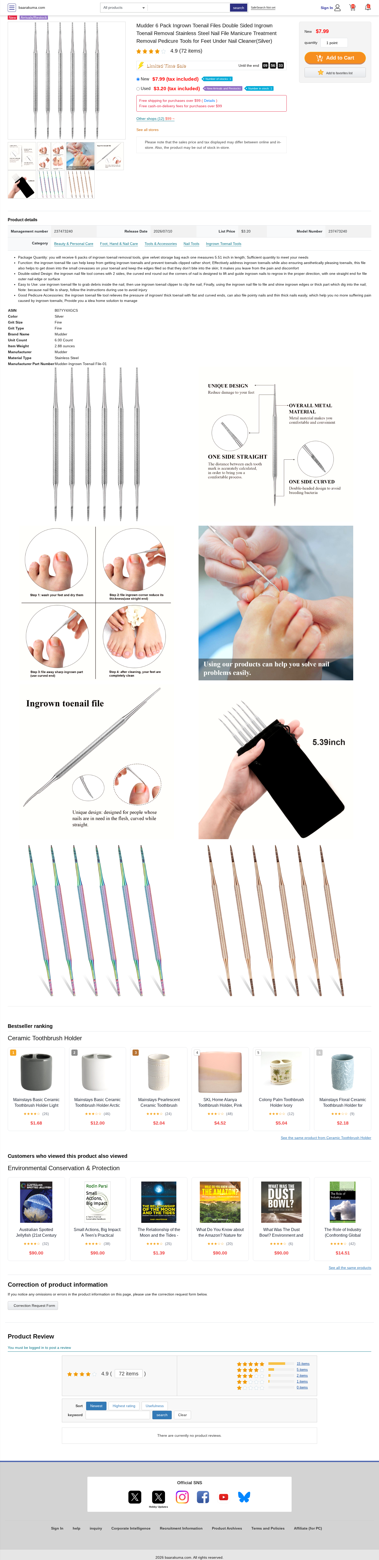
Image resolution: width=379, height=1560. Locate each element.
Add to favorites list (339, 73)
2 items (302, 1375)
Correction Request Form (34, 1305)
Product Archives (227, 1528)
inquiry (96, 1528)
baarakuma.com (32, 7)
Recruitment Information (181, 1528)
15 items (303, 1364)
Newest (96, 1406)
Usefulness (155, 1406)
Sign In (327, 8)
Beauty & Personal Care (73, 244)
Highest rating (124, 1406)
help (76, 1528)
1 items (302, 1381)
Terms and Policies (268, 1528)
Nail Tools (191, 244)
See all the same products (350, 1268)
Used (206, 88)
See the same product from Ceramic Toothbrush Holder (326, 1138)
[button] (368, 7)
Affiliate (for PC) (308, 1528)
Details (209, 100)
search (238, 8)
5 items (302, 1370)
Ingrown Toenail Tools (223, 244)
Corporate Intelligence (131, 1528)
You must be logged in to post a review (39, 1348)
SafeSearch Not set (263, 7)
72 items (128, 1373)
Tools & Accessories (161, 244)
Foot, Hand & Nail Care (119, 244)
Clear (182, 1415)
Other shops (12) (155, 119)
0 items (302, 1387)
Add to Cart (339, 58)
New (186, 79)
